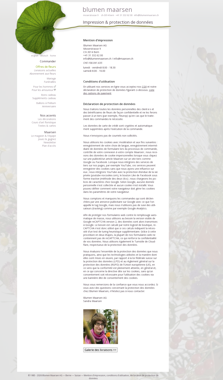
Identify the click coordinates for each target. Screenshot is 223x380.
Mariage (51, 78)
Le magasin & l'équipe (43, 135)
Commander (48, 61)
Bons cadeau (48, 94)
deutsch (44, 55)
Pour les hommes (43, 86)
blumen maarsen (107, 9)
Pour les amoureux (42, 90)
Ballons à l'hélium (46, 103)
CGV (144, 86)
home (53, 55)
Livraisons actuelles (45, 70)
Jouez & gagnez (47, 139)
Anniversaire (49, 106)
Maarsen (50, 132)
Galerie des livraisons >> (100, 350)
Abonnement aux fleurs (43, 73)
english (34, 55)
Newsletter (50, 142)
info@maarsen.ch (123, 58)
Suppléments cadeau (44, 98)
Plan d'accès (49, 145)
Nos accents (48, 115)
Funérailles (50, 81)
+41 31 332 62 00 (124, 15)
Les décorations (47, 119)
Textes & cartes (47, 125)
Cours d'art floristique (44, 122)
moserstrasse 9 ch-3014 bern (98, 15)
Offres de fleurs (46, 67)
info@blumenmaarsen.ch (146, 15)
